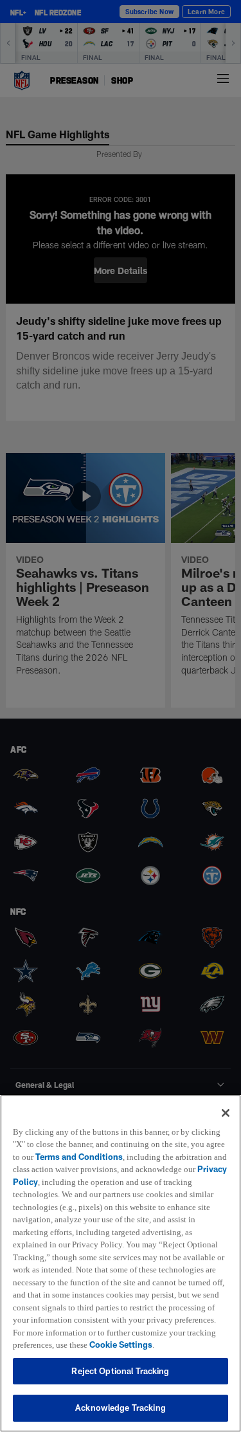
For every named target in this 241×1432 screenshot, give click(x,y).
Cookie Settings (128, 1344)
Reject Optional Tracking (120, 1371)
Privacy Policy (104, 1169)
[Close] (225, 1100)
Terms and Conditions (101, 1144)
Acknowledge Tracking (120, 1407)
